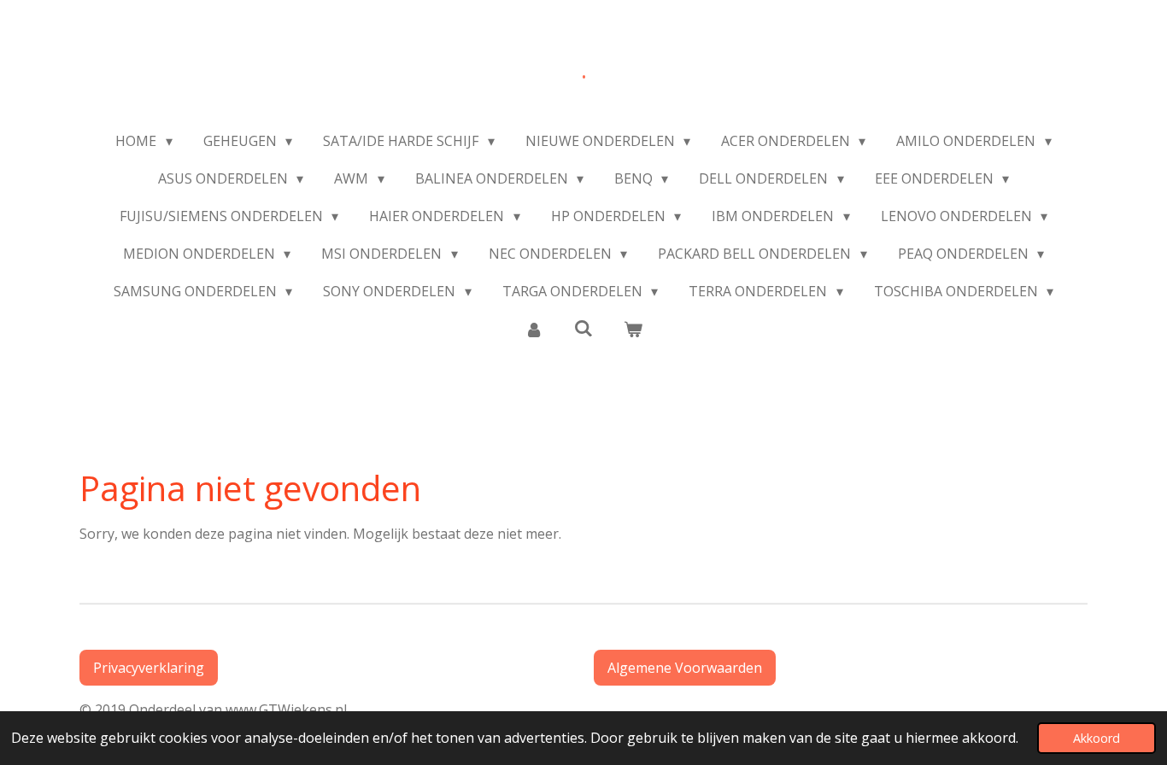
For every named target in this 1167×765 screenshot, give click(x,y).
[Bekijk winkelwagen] (633, 328)
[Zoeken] (583, 328)
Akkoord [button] (1096, 738)
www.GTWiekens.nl (290, 709)
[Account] (533, 328)
